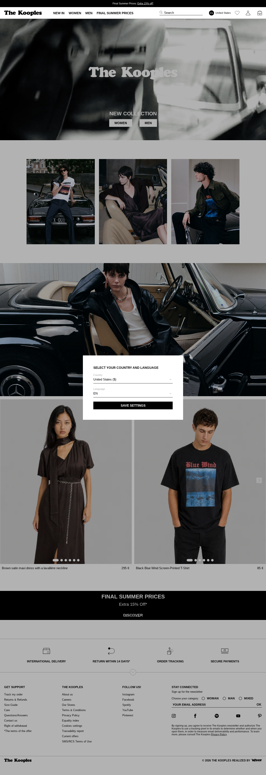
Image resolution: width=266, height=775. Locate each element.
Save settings (133, 405)
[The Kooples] (23, 13)
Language (99, 391)
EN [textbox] (95, 393)
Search (169, 12)
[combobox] (133, 380)
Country (104, 377)
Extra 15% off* (145, 3)
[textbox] (133, 379)
